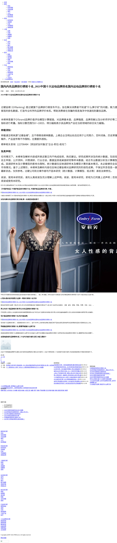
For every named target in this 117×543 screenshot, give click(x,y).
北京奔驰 (48, 390)
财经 (5, 4)
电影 (9, 54)
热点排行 (17, 82)
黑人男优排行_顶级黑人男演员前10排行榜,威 (67, 375)
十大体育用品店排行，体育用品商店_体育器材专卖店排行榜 (19, 388)
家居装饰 (3, 520)
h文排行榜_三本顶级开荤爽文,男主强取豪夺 (67, 369)
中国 (9, 32)
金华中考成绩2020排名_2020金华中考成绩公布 (68, 381)
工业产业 (10, 74)
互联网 (10, 22)
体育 (9, 68)
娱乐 (5, 52)
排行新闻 (24, 82)
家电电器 (3, 522)
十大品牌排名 (9, 79)
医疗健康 (10, 47)
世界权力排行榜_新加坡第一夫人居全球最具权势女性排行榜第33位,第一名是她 (30, 365)
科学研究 (10, 20)
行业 (5, 65)
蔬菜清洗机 (61, 390)
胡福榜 (10, 34)
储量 (32, 390)
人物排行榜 (4, 460)
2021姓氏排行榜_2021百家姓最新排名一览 (66, 379)
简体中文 (34, 82)
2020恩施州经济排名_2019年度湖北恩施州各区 (68, 367)
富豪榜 (10, 36)
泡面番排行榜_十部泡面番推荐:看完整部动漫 (67, 365)
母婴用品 (3, 528)
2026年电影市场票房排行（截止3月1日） (102, 370)
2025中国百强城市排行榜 (97, 375)
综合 (9, 5)
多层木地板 (21, 390)
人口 (9, 13)
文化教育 (3, 529)
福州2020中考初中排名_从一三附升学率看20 (67, 371)
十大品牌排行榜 (5, 519)
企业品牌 (10, 9)
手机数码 (10, 25)
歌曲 (53, 390)
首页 (5, 2)
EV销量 (15, 390)
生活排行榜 (4, 475)
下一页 (3, 361)
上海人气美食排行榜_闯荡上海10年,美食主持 (67, 373)
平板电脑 (42, 390)
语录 (9, 38)
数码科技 (3, 524)
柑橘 (2, 390)
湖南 (38, 390)
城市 (9, 11)
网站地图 (3, 538)
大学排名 (9, 390)
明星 (9, 59)
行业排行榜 (4, 504)
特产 (9, 75)
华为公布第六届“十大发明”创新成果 (101, 379)
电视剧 (10, 56)
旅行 (9, 45)
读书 (9, 41)
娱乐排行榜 (4, 489)
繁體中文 (40, 82)
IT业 (9, 23)
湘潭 (66, 390)
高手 (35, 390)
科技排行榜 (4, 446)
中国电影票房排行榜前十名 (98, 368)
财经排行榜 (4, 431)
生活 (5, 40)
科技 (5, 18)
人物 (5, 29)
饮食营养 (3, 526)
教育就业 (10, 67)
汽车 (9, 70)
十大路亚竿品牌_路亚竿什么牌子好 (100, 384)
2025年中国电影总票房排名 (98, 371)
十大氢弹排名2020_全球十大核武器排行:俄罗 (67, 377)
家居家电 (10, 72)
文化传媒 (10, 61)
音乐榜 (10, 58)
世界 (9, 31)
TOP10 (10, 77)
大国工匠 (27, 390)
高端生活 (10, 50)
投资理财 (10, 7)
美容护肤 (10, 49)
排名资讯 (10, 16)
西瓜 (5, 390)
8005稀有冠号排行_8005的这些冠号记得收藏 (67, 383)
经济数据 (10, 14)
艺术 (9, 43)
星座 (9, 63)
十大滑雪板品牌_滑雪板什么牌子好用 (12, 386)
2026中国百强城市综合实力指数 (99, 377)
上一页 (3, 357)
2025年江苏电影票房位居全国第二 (100, 373)
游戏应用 (10, 27)
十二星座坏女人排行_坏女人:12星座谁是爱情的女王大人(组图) (25, 367)
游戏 (56, 390)
